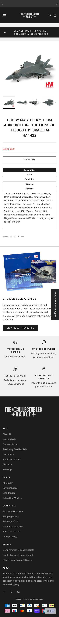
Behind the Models (12, 498)
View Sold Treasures (20, 328)
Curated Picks (10, 444)
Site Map (7, 469)
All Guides (8, 483)
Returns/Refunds (11, 521)
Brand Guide (9, 492)
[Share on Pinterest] (19, 236)
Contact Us (8, 454)
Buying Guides (10, 488)
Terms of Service (11, 531)
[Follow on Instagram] (11, 592)
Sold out (30, 159)
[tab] (29, 170)
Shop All (7, 434)
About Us (7, 464)
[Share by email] (22, 236)
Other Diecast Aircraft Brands (17, 560)
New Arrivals (9, 439)
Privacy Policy (10, 536)
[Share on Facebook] (11, 236)
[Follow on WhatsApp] (18, 592)
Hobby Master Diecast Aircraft (18, 555)
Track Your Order (11, 459)
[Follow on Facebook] (4, 592)
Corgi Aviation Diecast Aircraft (18, 550)
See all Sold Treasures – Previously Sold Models (31, 32)
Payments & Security (13, 526)
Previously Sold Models (15, 449)
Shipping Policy (11, 516)
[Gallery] (29, 75)
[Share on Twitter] (15, 236)
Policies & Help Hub (13, 511)
